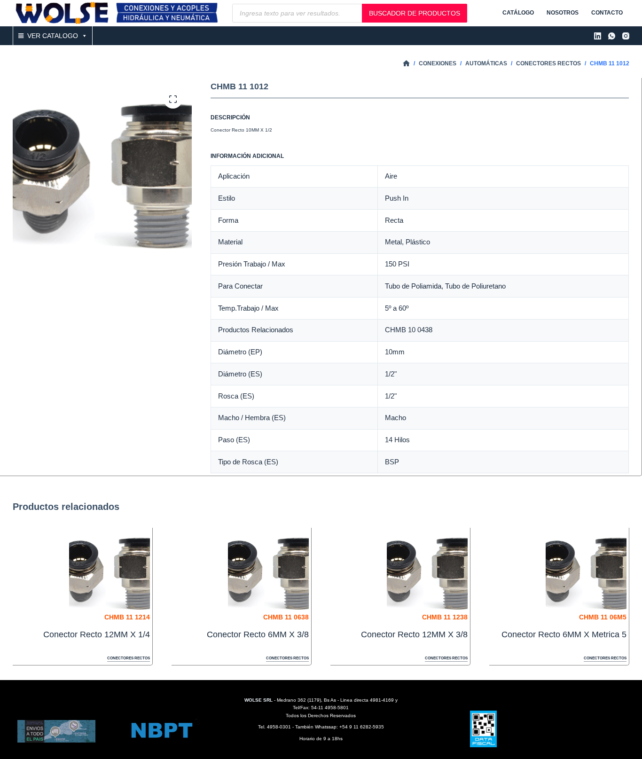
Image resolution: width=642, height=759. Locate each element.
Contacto (607, 12)
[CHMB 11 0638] (268, 570)
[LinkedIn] (597, 35)
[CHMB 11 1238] (427, 570)
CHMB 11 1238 (445, 617)
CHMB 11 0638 (286, 617)
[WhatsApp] (611, 35)
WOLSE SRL (258, 700)
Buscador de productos (414, 13)
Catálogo (518, 12)
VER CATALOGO (52, 35)
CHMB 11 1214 (127, 617)
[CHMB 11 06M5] (586, 570)
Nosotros (563, 12)
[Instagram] (625, 35)
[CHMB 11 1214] (109, 570)
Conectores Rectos (128, 658)
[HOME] (406, 63)
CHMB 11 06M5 (602, 617)
